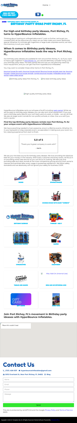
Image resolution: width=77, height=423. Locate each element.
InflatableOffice (55, 420)
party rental (58, 110)
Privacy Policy (50, 410)
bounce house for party (13, 71)
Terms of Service (66, 410)
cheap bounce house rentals (21, 73)
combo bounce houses (43, 73)
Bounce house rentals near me (53, 71)
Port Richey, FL (30, 61)
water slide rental (16, 75)
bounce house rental (31, 71)
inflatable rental (59, 73)
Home (45, 5)
